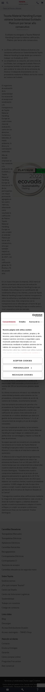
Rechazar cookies (22, 375)
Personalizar (21, 368)
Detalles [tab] (22, 322)
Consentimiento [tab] (9, 322)
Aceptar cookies (22, 361)
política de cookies (30, 353)
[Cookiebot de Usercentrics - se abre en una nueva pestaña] (32, 315)
